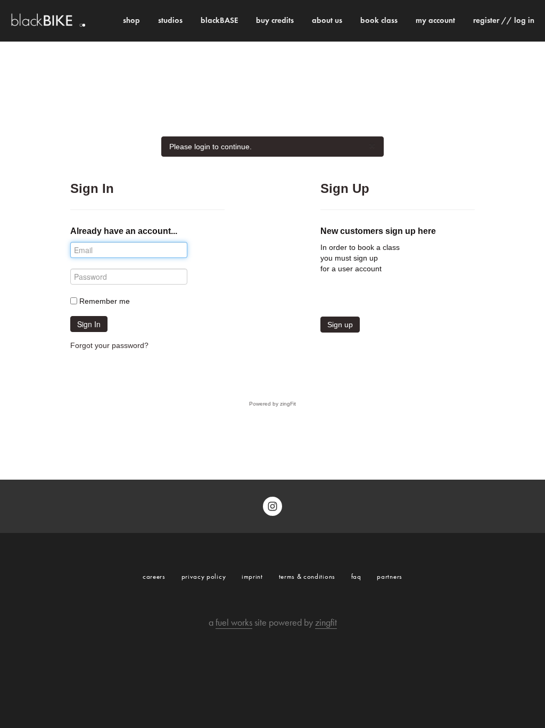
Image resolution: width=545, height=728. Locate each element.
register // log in (503, 20)
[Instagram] (272, 506)
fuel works (234, 622)
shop (131, 20)
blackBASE (219, 20)
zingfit (326, 622)
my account (435, 20)
